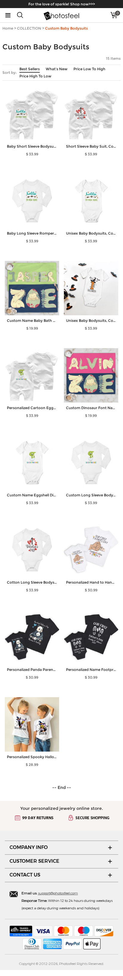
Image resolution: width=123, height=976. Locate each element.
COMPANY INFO (29, 847)
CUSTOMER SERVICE (34, 861)
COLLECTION (29, 28)
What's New (56, 69)
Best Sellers (29, 69)
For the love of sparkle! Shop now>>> (61, 4)
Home (7, 28)
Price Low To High (89, 69)
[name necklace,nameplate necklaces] (61, 15)
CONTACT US (25, 875)
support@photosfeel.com (58, 893)
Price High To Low (35, 76)
